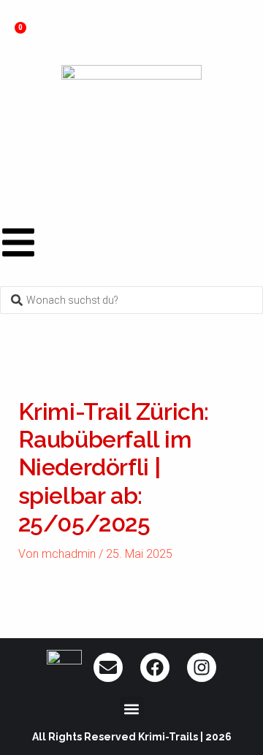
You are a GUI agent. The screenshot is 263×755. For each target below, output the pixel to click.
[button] (132, 709)
